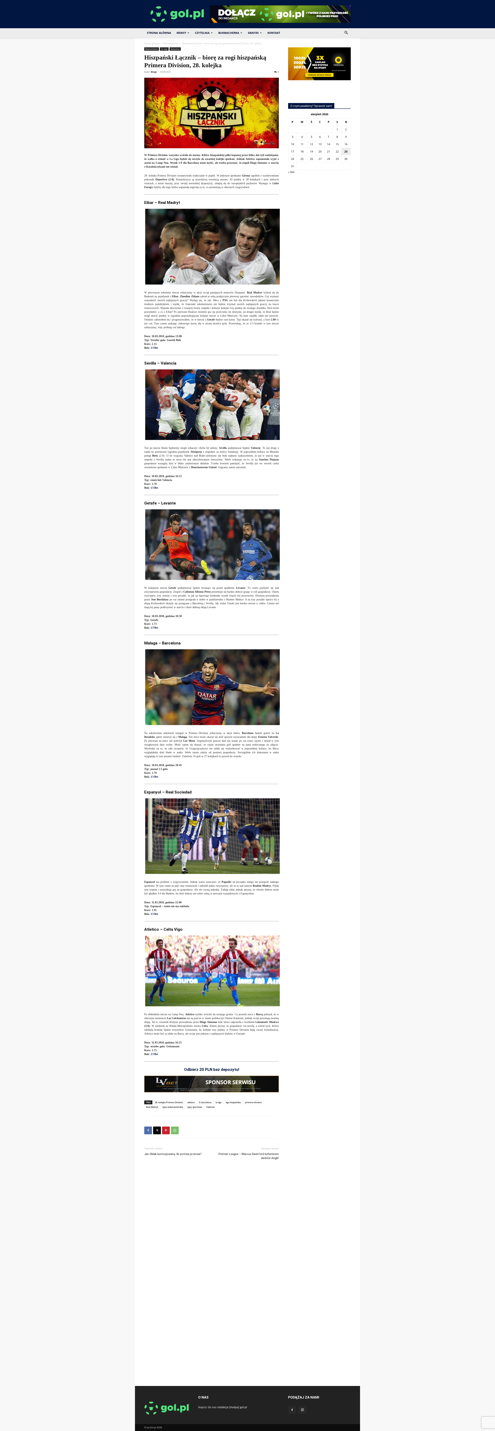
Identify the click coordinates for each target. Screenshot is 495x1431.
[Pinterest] (166, 1130)
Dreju (154, 71)
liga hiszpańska (233, 1102)
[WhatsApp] (175, 1130)
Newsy (181, 33)
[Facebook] (148, 1130)
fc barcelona (205, 1102)
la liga (218, 1102)
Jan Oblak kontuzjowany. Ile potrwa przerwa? (173, 1154)
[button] (346, 33)
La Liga (164, 49)
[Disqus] (211, 1221)
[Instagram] (302, 1410)
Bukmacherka (228, 33)
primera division (253, 1102)
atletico (191, 1102)
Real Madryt (152, 1106)
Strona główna (152, 43)
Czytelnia (202, 33)
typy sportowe (194, 1106)
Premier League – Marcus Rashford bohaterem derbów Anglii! (248, 1156)
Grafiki (253, 33)
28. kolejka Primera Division (169, 1102)
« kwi (291, 172)
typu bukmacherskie (172, 1106)
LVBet (154, 347)
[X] (157, 1130)
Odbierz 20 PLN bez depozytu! (211, 1069)
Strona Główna (159, 33)
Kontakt (273, 33)
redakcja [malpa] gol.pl (232, 1407)
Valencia (210, 1106)
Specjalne (175, 49)
